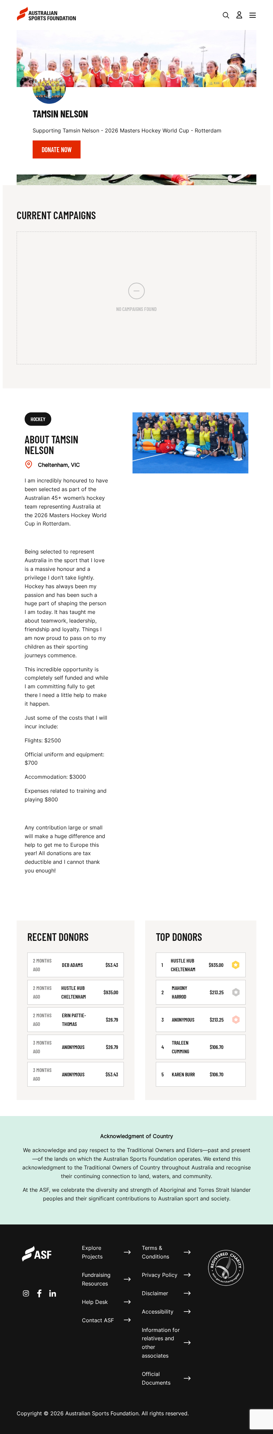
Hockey (38, 419)
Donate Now (57, 149)
